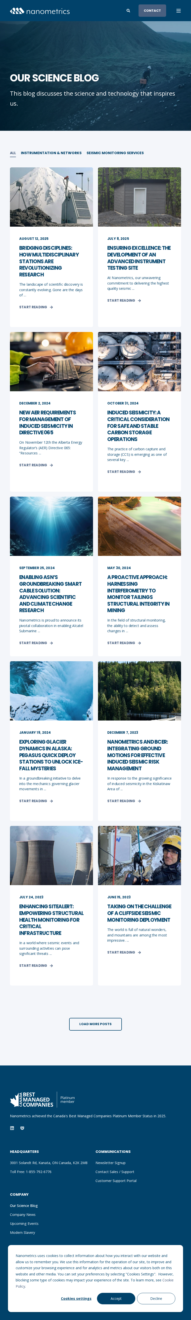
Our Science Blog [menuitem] (24, 1205)
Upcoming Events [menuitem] (24, 1223)
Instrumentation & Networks (51, 152)
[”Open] (179, 10)
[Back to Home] (40, 10)
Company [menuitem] (19, 1195)
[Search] (129, 10)
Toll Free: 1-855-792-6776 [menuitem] (30, 1171)
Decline (156, 1298)
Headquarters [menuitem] (24, 1152)
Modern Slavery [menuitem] (22, 1232)
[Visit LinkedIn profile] (13, 1128)
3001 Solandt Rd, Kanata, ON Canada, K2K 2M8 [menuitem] (49, 1162)
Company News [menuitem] (23, 1214)
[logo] (42, 1100)
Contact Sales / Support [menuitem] (115, 1171)
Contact (152, 10)
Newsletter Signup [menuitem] (111, 1162)
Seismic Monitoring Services (115, 152)
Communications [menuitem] (113, 1152)
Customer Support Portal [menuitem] (116, 1180)
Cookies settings (76, 1298)
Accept (116, 1298)
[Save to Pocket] (20, 1128)
